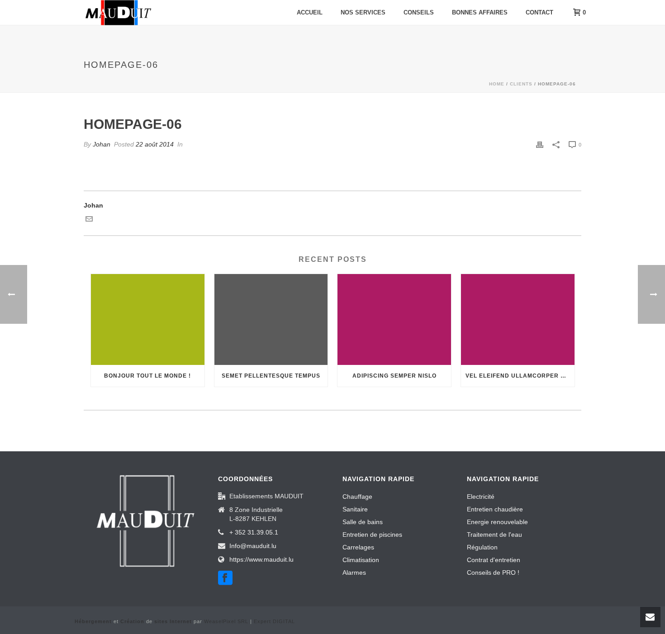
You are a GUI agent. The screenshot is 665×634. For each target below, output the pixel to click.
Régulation (482, 547)
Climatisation (360, 559)
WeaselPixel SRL (226, 621)
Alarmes (354, 572)
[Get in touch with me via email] (89, 220)
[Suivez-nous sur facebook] (225, 578)
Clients (521, 83)
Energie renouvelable (497, 521)
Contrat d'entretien (493, 559)
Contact (539, 12)
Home (496, 83)
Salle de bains (362, 521)
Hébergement (93, 621)
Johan (101, 144)
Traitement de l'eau (494, 534)
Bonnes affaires (480, 12)
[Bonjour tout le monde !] (147, 319)
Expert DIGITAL (274, 621)
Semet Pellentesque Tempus (271, 376)
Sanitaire (355, 509)
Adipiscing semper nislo (394, 376)
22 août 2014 (155, 144)
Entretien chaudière (495, 509)
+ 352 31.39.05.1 (253, 532)
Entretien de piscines (372, 534)
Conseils (419, 12)
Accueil (310, 12)
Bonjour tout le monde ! (147, 376)
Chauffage (357, 496)
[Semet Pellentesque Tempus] (271, 319)
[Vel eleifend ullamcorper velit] (518, 319)
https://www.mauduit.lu (261, 559)
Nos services (363, 12)
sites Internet (173, 621)
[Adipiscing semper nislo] (394, 319)
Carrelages (358, 547)
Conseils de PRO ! (493, 572)
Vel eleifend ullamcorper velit (520, 376)
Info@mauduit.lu (252, 545)
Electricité (480, 496)
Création (132, 621)
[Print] (539, 144)
